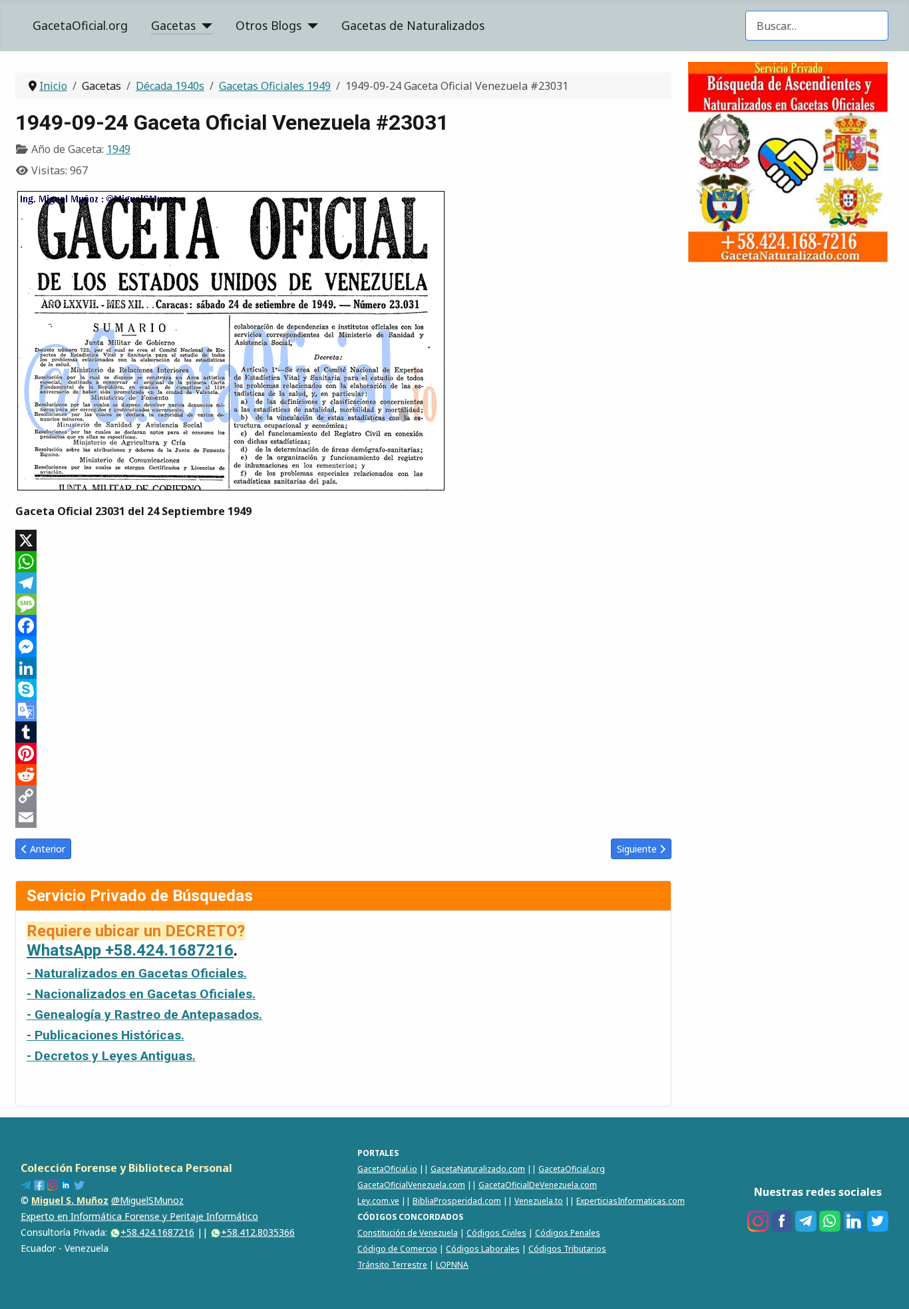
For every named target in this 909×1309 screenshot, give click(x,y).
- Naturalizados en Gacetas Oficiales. (137, 973)
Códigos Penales (567, 1232)
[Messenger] (343, 646)
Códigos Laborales (483, 1248)
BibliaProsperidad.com (457, 1201)
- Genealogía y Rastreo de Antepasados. (144, 1014)
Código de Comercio (397, 1248)
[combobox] (816, 26)
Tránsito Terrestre (392, 1264)
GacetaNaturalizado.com (478, 1169)
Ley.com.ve (378, 1201)
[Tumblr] (343, 732)
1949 (118, 149)
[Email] (343, 817)
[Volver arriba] (885, 1284)
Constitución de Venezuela (407, 1232)
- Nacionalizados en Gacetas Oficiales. (141, 994)
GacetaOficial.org (80, 25)
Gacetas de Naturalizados (412, 25)
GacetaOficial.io (387, 1169)
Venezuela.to (538, 1201)
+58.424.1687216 (157, 1232)
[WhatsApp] (343, 561)
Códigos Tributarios (567, 1248)
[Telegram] (343, 583)
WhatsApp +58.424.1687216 (130, 950)
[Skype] (343, 689)
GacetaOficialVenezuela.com (411, 1185)
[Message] (343, 604)
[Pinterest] (343, 753)
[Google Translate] (343, 710)
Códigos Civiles (496, 1232)
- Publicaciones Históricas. (105, 1035)
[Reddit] (343, 774)
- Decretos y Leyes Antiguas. (111, 1055)
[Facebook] (343, 625)
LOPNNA (452, 1264)
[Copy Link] (343, 796)
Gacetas (173, 25)
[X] (343, 540)
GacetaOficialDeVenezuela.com (537, 1185)
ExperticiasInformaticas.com (630, 1201)
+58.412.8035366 (258, 1232)
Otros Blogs (268, 25)
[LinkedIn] (343, 668)
